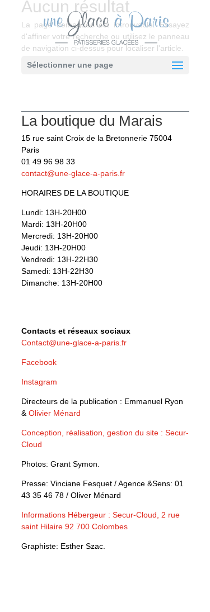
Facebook (39, 362)
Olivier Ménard (55, 413)
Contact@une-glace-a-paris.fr (74, 342)
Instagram (39, 381)
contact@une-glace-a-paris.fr (73, 173)
